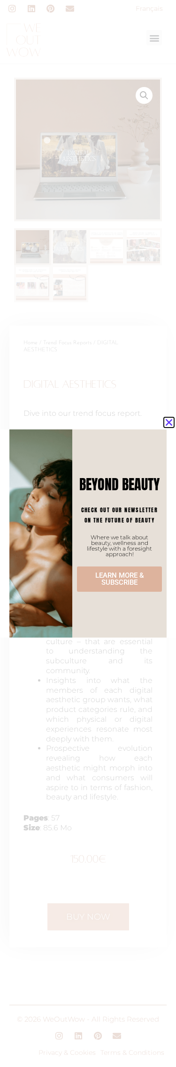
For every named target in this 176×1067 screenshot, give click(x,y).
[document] (88, 533)
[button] (169, 422)
